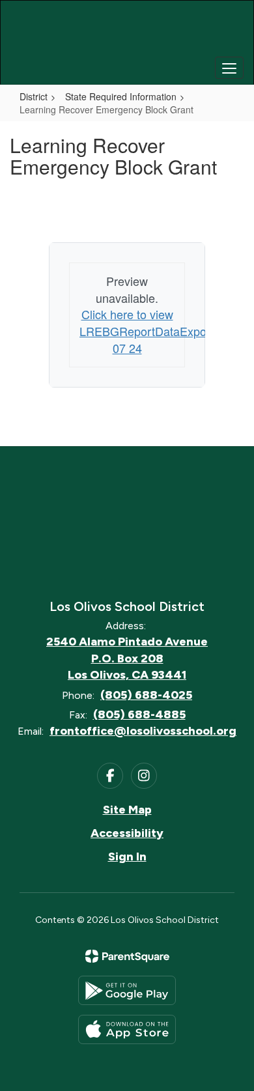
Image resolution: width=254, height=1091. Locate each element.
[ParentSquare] (127, 956)
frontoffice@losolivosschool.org (142, 731)
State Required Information (120, 96)
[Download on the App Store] (127, 1029)
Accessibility (127, 833)
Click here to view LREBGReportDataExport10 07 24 (153, 330)
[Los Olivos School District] (127, 32)
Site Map (127, 809)
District (34, 96)
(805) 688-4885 (139, 714)
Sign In (127, 856)
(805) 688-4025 (146, 695)
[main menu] (229, 68)
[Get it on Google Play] (127, 990)
